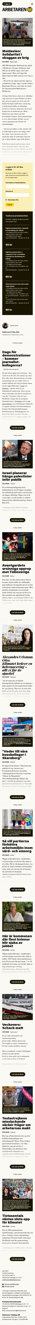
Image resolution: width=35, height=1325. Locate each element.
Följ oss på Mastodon (11, 1284)
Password (9, 191)
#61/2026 (5, 484)
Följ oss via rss (9, 1286)
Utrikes (12, 484)
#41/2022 (5, 62)
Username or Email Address (16, 183)
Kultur (12, 576)
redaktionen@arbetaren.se (11, 1280)
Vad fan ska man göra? (10, 369)
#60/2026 (5, 1132)
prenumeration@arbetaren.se (16, 1310)
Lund (22, 386)
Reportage (13, 62)
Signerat (13, 677)
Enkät (12, 855)
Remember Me (13, 200)
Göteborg (5, 388)
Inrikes (12, 950)
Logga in (7, 4)
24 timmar (18, 401)
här (9, 386)
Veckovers (13, 1032)
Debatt (12, 762)
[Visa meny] (32, 3)
